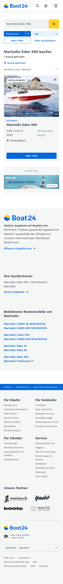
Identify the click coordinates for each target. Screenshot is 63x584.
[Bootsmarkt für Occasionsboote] (16, 6)
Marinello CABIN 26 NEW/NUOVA (25, 323)
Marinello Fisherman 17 (19, 361)
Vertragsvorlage (43, 417)
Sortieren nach (12, 69)
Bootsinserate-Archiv (47, 422)
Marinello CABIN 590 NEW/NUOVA (25, 328)
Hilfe (32, 566)
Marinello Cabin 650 (16, 334)
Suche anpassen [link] (14, 291)
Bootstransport (12, 430)
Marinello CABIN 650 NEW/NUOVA (25, 339)
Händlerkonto (11, 459)
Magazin (39, 447)
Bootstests (10, 426)
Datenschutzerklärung (16, 562)
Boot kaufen (10, 413)
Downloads (41, 476)
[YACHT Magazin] (42, 498)
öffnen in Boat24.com (18, 248)
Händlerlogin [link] (11, 443)
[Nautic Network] (40, 509)
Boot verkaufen (43, 409)
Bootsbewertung (44, 413)
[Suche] (38, 6)
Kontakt (43, 566)
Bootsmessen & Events (43, 458)
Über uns (9, 557)
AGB (34, 562)
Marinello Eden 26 (15, 350)
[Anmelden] (46, 5)
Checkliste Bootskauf (15, 409)
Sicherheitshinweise (15, 566)
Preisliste (40, 405)
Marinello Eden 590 (21, 125)
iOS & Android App (45, 451)
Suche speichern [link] (16, 63)
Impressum (24, 557)
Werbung (40, 472)
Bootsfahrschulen (45, 468)
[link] (28, 34)
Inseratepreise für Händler (14, 453)
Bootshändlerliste (13, 447)
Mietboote (41, 463)
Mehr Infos (31, 155)
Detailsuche (10, 405)
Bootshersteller (12, 422)
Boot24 (8, 387)
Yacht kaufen (11, 417)
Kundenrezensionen (46, 426)
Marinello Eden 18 (15, 345)
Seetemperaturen (45, 443)
